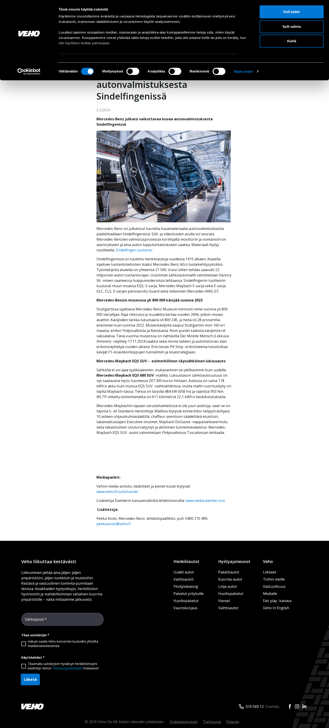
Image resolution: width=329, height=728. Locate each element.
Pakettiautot (228, 572)
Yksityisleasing (185, 586)
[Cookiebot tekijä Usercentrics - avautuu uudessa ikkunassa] (29, 71)
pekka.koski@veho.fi (113, 523)
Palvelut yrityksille (188, 593)
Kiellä (291, 41)
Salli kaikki (291, 12)
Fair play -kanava (277, 600)
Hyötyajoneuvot (234, 561)
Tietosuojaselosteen (67, 668)
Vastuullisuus (274, 586)
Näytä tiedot (243, 71)
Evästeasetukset (183, 721)
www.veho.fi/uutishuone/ (117, 491)
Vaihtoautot (183, 579)
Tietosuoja (212, 721)
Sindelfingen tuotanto (134, 250)
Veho (268, 561)
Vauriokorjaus (185, 607)
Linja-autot (227, 586)
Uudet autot (183, 572)
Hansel (224, 600)
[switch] (132, 71)
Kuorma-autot (230, 579)
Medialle (270, 593)
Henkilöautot (186, 561)
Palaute (232, 721)
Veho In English (276, 607)
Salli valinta (291, 26)
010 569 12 (255, 706)
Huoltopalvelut (186, 600)
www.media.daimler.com (205, 500)
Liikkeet (269, 572)
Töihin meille (274, 579)
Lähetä (30, 679)
